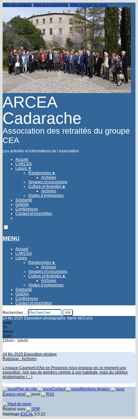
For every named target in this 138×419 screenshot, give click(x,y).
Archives (48, 177)
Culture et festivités (47, 186)
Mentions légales (95, 389)
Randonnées (42, 173)
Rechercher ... (15, 312)
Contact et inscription (33, 213)
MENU (11, 238)
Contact (59, 389)
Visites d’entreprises (46, 195)
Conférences (26, 209)
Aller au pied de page (89, 5)
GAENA (22, 204)
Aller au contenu (17, 5)
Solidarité (23, 200)
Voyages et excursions (47, 182)
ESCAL (27, 414)
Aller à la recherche (51, 5)
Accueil (21, 159)
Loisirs (23, 168)
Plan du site (27, 389)
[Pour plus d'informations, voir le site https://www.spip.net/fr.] (33, 409)
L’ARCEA (23, 164)
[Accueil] (67, 92)
